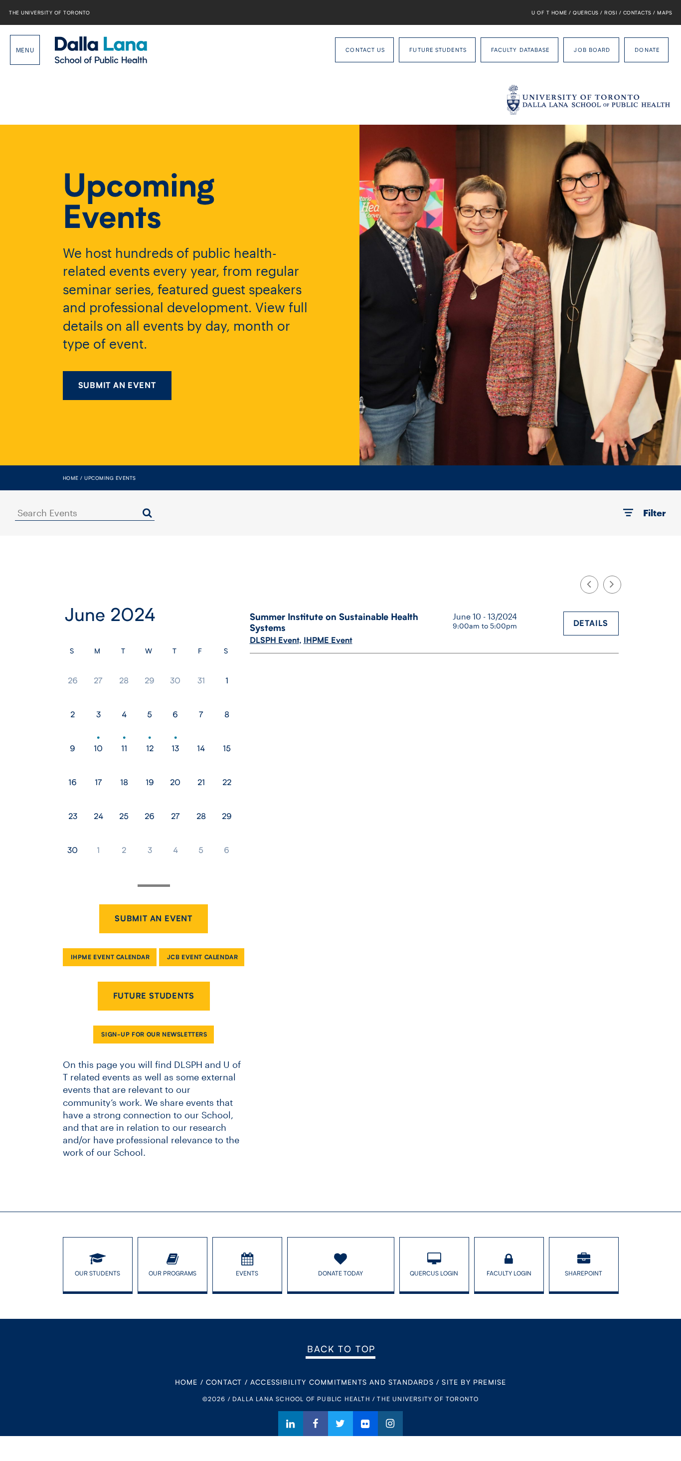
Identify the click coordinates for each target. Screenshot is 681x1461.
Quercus (586, 12)
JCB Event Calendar (202, 957)
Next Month (612, 585)
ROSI (610, 12)
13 (175, 748)
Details (591, 623)
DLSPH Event (274, 640)
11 (124, 748)
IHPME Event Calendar (110, 957)
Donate (647, 49)
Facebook (315, 1423)
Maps (664, 12)
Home (71, 478)
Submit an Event (117, 385)
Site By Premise (474, 1382)
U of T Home (549, 12)
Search (147, 512)
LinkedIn (290, 1423)
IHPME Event (328, 640)
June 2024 (110, 614)
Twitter (340, 1423)
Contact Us (365, 49)
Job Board (592, 49)
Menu (25, 50)
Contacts (637, 12)
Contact (224, 1382)
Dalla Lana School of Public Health (101, 49)
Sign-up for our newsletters (154, 1034)
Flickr (365, 1423)
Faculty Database (520, 49)
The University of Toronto (49, 12)
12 (150, 748)
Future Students (438, 49)
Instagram (390, 1423)
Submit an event (153, 918)
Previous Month (589, 585)
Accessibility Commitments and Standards (342, 1382)
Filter (654, 512)
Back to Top (341, 1348)
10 (98, 748)
